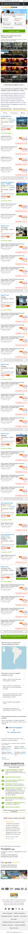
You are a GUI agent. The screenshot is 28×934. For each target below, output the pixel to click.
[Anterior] (1, 108)
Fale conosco (23, 916)
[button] (1, 1)
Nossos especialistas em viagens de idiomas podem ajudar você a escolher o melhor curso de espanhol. (14, 722)
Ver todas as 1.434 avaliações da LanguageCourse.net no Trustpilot (9, 855)
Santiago (4, 757)
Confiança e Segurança (7, 925)
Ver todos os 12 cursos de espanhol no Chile (14, 636)
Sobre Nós (16, 916)
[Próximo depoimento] (25, 829)
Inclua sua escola (14, 928)
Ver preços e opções (14, 31)
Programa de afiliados (20, 925)
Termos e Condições (7, 913)
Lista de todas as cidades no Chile (13, 84)
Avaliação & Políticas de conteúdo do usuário (14, 922)
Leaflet (18, 668)
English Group (10, 753)
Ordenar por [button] (15, 113)
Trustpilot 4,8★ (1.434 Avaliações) (12, 3)
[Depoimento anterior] (3, 829)
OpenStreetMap (23, 668)
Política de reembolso (19, 913)
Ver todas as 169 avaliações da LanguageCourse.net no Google (9, 865)
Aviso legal (14, 919)
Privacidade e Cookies (6, 916)
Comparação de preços (6, 108)
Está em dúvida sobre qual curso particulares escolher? (14, 717)
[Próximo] (26, 108)
